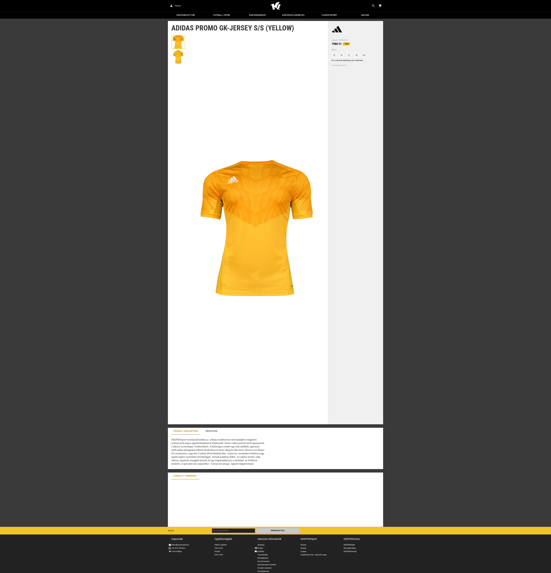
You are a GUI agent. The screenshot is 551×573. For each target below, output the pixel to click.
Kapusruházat (257, 15)
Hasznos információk (270, 539)
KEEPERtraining (350, 551)
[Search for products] (373, 6)
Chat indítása (176, 551)
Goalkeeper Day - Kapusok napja (314, 555)
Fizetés (260, 548)
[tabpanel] (218, 452)
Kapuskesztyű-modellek (267, 565)
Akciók (365, 15)
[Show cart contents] (380, 6)
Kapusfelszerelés (293, 15)
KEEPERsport (309, 539)
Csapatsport (329, 15)
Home (275, 6)
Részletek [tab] (212, 431)
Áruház (303, 548)
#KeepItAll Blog (350, 548)
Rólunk (303, 545)
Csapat (303, 551)
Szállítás (261, 551)
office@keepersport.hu (180, 545)
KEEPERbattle (349, 545)
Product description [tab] (186, 431)
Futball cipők (221, 15)
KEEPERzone (352, 539)
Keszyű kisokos (264, 561)
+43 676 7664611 (178, 548)
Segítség (261, 545)
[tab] (178, 42)
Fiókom (178, 6)
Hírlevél (171, 531)
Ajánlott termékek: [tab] (185, 476)
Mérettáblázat (263, 558)
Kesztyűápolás (263, 571)
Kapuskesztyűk (186, 15)
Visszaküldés (263, 555)
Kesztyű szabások (265, 568)
